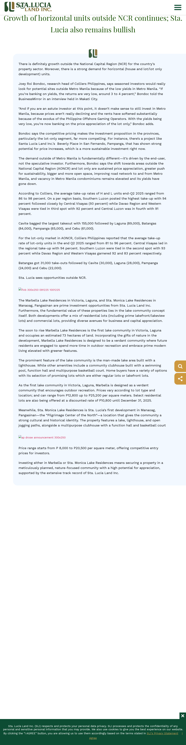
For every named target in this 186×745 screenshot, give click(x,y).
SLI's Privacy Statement (162, 733)
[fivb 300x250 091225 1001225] (39, 289)
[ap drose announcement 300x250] (42, 437)
